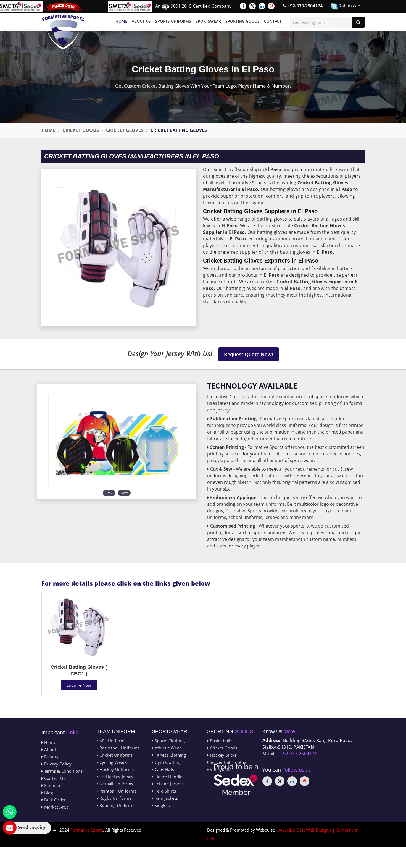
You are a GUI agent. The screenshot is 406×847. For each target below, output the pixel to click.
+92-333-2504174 (304, 6)
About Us (141, 21)
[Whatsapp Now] (10, 812)
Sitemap (51, 785)
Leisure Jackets (168, 783)
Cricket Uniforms (115, 755)
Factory (51, 756)
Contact (273, 21)
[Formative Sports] (63, 26)
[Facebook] (243, 6)
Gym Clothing (167, 762)
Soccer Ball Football (229, 762)
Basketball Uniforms (118, 748)
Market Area (55, 807)
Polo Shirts (164, 791)
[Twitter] (252, 6)
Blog (48, 792)
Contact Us (54, 778)
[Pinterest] (271, 6)
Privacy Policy (57, 764)
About (49, 749)
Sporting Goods (242, 21)
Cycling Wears (112, 762)
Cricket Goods (80, 130)
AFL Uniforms (112, 740)
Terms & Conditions (63, 771)
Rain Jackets (165, 798)
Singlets (161, 805)
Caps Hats (163, 769)
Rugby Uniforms (114, 798)
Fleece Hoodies (168, 776)
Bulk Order (54, 800)
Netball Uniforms (115, 783)
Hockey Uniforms (116, 769)
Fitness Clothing (169, 755)
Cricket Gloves (124, 130)
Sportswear (208, 21)
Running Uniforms (116, 805)
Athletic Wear (167, 748)
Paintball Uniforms (117, 791)
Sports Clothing (169, 740)
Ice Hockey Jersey (115, 776)
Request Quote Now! (248, 354)
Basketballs (220, 740)
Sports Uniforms (173, 21)
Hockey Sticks (223, 755)
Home (121, 21)
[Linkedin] (262, 6)
